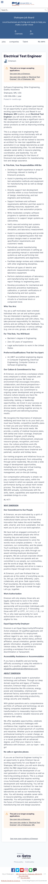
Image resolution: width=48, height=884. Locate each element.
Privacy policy (18, 862)
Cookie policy (29, 862)
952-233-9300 (23, 876)
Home (24, 4)
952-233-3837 (25, 878)
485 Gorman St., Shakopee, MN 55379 (29, 874)
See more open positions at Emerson (24, 839)
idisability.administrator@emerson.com (21, 669)
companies (14, 41)
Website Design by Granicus (10, 881)
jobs (4, 41)
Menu (2, 2)
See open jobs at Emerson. (20, 74)
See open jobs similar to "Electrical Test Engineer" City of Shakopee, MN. (25, 78)
